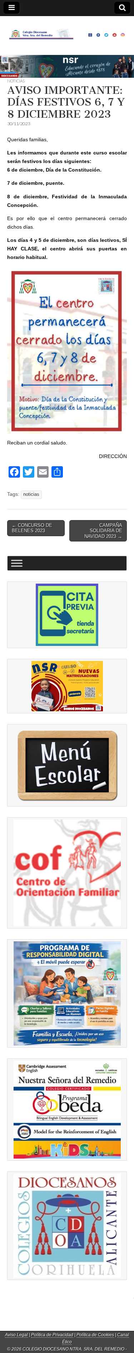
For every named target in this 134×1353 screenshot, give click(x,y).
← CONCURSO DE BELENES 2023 (32, 528)
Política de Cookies (95, 1334)
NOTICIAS (16, 80)
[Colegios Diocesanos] (67, 1226)
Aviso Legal (16, 1334)
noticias (31, 494)
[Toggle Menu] (17, 563)
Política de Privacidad (52, 1334)
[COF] (67, 872)
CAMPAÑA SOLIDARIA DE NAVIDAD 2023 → (103, 531)
